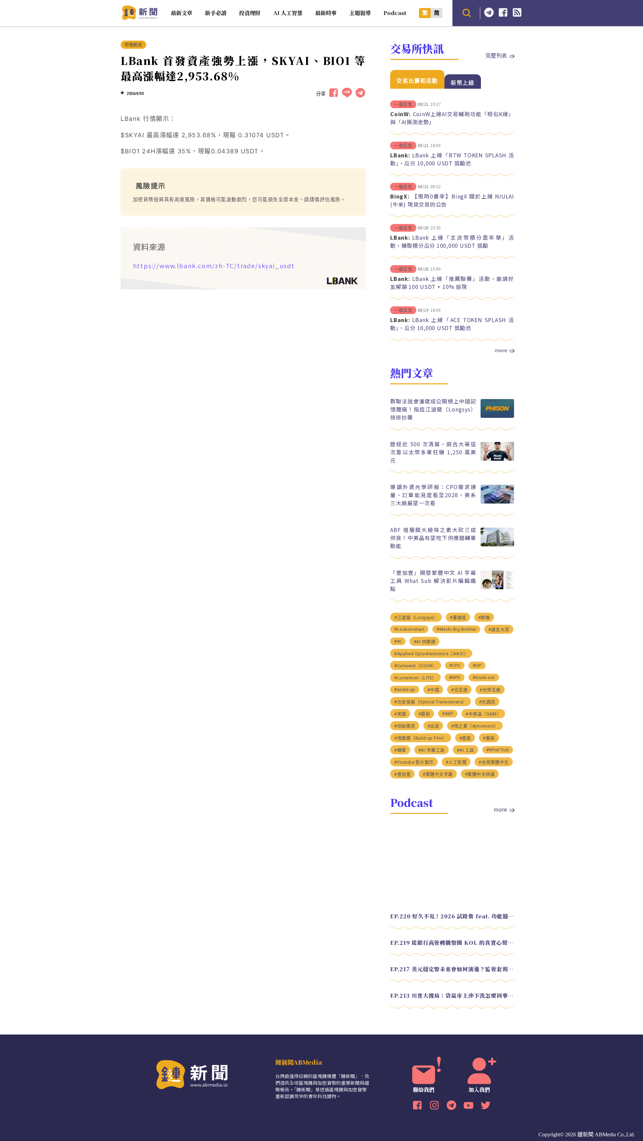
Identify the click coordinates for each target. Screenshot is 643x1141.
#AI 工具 (465, 750)
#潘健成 (458, 617)
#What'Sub (497, 749)
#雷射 (424, 713)
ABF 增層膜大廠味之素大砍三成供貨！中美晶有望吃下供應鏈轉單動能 (433, 538)
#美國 (400, 713)
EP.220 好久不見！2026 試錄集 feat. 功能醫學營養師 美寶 (452, 916)
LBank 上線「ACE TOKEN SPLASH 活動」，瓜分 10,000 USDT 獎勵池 (452, 324)
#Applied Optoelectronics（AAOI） (431, 653)
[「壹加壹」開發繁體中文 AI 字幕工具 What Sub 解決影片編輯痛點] (497, 587)
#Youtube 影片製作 (414, 762)
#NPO (454, 677)
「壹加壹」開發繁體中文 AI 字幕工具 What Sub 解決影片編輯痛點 (433, 580)
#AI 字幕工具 (431, 750)
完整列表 (496, 55)
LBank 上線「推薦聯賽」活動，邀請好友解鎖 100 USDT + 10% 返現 (452, 283)
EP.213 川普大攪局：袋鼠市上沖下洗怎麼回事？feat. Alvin (452, 995)
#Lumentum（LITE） (415, 677)
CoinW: (400, 114)
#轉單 (400, 750)
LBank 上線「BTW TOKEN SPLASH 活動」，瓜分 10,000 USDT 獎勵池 (452, 159)
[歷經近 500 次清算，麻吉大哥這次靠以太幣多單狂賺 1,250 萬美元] (497, 459)
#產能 (465, 738)
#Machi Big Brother (456, 629)
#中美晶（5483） (483, 713)
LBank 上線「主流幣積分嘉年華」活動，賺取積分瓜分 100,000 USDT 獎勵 (452, 241)
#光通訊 (487, 701)
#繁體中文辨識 (480, 774)
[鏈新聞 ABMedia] (139, 18)
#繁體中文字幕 (438, 774)
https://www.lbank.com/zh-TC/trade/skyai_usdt (214, 265)
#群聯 (484, 617)
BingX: (400, 196)
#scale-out (484, 677)
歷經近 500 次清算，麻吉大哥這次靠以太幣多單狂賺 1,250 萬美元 (433, 452)
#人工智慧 (456, 762)
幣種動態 (133, 44)
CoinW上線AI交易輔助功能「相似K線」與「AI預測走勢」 (452, 118)
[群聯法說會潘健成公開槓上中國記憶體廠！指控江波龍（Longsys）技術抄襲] (497, 416)
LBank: (400, 155)
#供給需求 (404, 726)
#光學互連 (490, 689)
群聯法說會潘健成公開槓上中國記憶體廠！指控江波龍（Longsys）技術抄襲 (433, 409)
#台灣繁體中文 (494, 762)
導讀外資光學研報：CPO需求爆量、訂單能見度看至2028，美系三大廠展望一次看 (433, 495)
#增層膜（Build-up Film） (420, 738)
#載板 (489, 738)
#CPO (454, 665)
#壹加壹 (402, 774)
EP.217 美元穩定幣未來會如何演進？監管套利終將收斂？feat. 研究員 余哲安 (452, 969)
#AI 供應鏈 (425, 641)
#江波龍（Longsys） (416, 617)
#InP (477, 665)
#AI (398, 641)
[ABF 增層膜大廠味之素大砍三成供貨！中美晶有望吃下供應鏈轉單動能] (497, 544)
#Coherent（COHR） (415, 665)
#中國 (433, 689)
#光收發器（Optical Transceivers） (430, 701)
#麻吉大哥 (498, 629)
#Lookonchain (409, 629)
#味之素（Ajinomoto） (475, 726)
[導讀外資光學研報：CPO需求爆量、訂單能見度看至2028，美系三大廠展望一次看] (497, 502)
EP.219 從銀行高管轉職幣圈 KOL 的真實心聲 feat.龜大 (452, 942)
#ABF (447, 713)
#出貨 (433, 726)
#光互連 (459, 689)
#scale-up (404, 689)
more (501, 350)
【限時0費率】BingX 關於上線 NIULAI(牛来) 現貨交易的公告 (452, 200)
